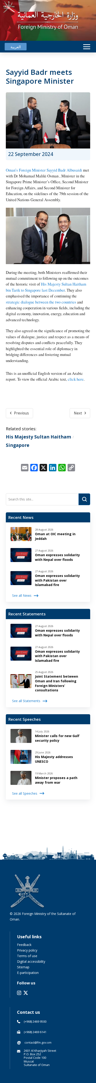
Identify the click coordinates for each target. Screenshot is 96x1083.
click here (76, 379)
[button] (86, 46)
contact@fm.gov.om (37, 1043)
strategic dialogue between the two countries (41, 302)
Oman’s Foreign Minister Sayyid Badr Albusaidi (44, 170)
